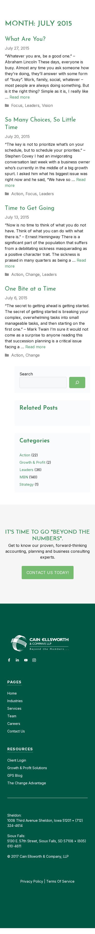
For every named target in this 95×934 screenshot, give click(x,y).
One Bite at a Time (30, 289)
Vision (47, 105)
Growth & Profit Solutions (27, 768)
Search (26, 373)
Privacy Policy (31, 881)
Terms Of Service (60, 881)
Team (11, 716)
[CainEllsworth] (32, 9)
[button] (90, 9)
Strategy (26, 484)
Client (11, 760)
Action (17, 193)
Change (33, 274)
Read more (20, 97)
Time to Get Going (29, 208)
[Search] (77, 382)
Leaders (32, 105)
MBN (23, 477)
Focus (16, 105)
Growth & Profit (32, 462)
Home (12, 693)
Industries (15, 701)
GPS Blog (14, 775)
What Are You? (25, 39)
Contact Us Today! (48, 572)
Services (14, 708)
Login (21, 760)
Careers (13, 723)
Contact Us (16, 731)
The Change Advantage (26, 783)
